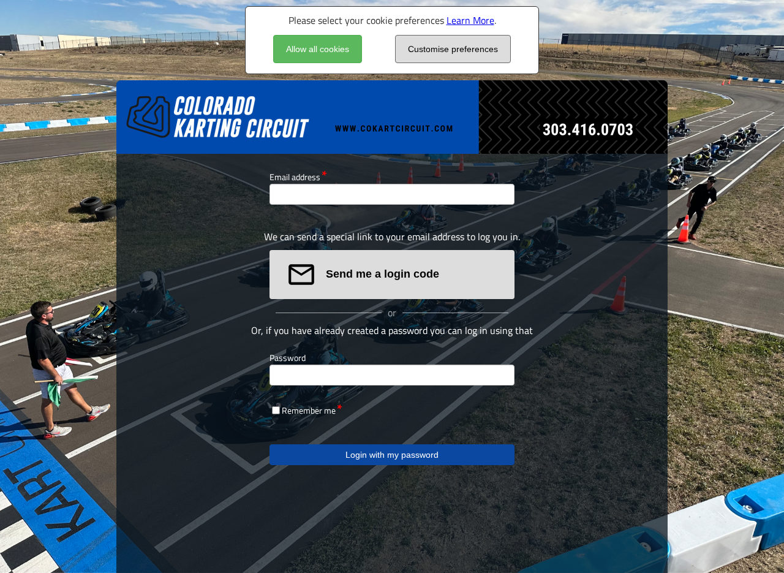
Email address (295, 176)
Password (288, 357)
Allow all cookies (317, 49)
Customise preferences (453, 49)
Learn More (470, 20)
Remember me (309, 410)
